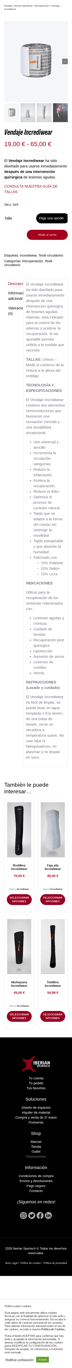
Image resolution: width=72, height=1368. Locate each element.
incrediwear (28, 255)
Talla (8, 218)
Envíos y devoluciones (36, 1181)
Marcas (36, 1142)
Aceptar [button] (42, 1359)
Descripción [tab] (14, 284)
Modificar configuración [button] (19, 1359)
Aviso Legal (11, 1263)
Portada (8, 6)
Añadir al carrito (47, 234)
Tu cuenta (36, 1078)
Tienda (36, 1146)
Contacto (36, 1191)
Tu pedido (36, 1083)
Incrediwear (23, 889)
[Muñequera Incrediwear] (19, 946)
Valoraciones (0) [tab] (14, 311)
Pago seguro (36, 1186)
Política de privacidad (55, 1263)
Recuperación (42, 6)
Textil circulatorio (51, 255)
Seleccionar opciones (19, 899)
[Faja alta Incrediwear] (53, 829)
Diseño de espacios (36, 1107)
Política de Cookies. (53, 1329)
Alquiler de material (36, 1112)
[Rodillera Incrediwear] (19, 829)
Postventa (36, 1122)
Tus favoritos (36, 1088)
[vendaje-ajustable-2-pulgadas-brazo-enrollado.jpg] (36, 61)
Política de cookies (30, 1263)
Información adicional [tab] (14, 296)
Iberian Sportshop (23, 6)
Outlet (36, 1151)
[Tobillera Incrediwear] (53, 946)
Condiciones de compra (36, 1176)
